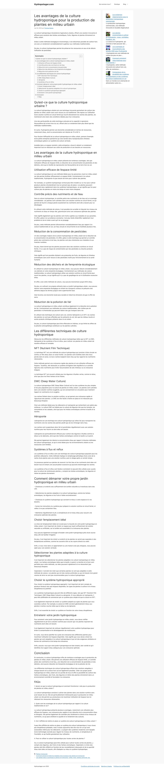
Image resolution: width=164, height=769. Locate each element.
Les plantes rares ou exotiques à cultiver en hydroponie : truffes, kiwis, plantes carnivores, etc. (63, 757)
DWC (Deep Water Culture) (47, 78)
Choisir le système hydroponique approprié (52, 90)
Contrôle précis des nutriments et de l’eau (52, 65)
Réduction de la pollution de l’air (49, 71)
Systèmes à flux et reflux (46, 82)
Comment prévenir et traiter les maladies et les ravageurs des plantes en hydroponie (60, 756)
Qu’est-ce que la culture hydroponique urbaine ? (51, 59)
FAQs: (40, 97)
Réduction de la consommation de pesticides (53, 67)
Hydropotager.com (44, 4)
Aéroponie (42, 80)
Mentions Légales (106, 766)
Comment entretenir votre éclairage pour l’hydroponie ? (116, 60)
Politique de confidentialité (122, 766)
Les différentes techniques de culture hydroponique (53, 73)
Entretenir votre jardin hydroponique (50, 92)
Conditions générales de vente (90, 766)
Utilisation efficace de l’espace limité (49, 63)
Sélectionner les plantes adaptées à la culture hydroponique (57, 88)
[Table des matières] (80, 56)
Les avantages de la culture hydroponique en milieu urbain (55, 61)
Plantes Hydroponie (41, 754)
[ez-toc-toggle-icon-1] (80, 56)
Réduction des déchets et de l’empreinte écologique (55, 69)
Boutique (117, 4)
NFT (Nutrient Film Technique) (47, 76)
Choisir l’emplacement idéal (46, 86)
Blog (124, 4)
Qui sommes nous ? (105, 4)
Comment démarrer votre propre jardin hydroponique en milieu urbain (59, 84)
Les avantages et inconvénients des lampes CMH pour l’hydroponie (116, 49)
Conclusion (40, 95)
